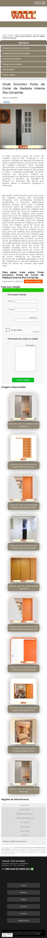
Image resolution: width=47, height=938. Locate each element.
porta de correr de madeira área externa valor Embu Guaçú (23, 465)
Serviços (23, 42)
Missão (23, 899)
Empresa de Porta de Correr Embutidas (16, 53)
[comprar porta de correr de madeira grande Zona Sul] (23, 731)
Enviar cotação (23, 380)
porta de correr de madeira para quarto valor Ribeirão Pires (23, 709)
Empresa (23, 892)
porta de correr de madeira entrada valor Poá (23, 587)
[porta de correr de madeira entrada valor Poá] (23, 568)
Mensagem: (30, 345)
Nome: (11, 301)
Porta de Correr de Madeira (12, 59)
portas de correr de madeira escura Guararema (23, 425)
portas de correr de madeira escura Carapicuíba (23, 790)
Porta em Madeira (9, 75)
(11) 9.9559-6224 (23, 869)
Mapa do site (23, 921)
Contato (23, 913)
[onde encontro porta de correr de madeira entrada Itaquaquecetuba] (23, 609)
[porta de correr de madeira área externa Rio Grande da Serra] (23, 649)
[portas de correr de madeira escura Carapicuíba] (23, 771)
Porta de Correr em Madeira (12, 64)
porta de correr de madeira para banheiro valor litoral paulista (23, 546)
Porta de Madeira (8, 69)
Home (23, 885)
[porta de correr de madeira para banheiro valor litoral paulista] (23, 528)
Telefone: (34, 318)
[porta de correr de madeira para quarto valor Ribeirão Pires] (23, 690)
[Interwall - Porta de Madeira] (23, 13)
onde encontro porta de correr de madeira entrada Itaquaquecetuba (23, 627)
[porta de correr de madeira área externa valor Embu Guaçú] (23, 446)
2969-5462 (10, 869)
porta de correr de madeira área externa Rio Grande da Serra (23, 668)
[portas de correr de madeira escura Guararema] (23, 406)
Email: (12, 309)
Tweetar (6, 102)
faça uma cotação (33, 281)
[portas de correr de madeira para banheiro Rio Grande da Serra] (23, 487)
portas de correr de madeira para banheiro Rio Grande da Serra (23, 506)
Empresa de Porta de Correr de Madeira (16, 48)
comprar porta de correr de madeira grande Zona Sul (23, 749)
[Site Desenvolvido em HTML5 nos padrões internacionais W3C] (7, 936)
